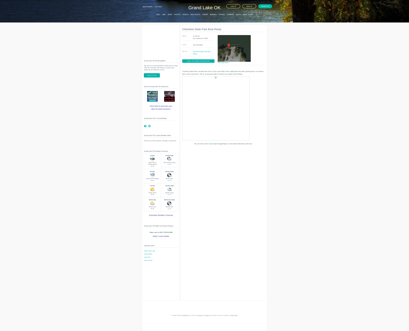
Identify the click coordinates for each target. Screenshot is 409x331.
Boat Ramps (147, 7)
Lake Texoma (148, 260)
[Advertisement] (161, 40)
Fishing (222, 14)
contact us (207, 315)
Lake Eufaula (148, 254)
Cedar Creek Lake (149, 251)
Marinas (213, 14)
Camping (230, 14)
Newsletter (152, 75)
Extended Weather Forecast (161, 215)
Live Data (158, 7)
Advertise (265, 6)
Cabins (205, 14)
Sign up (249, 6)
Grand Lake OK (204, 7)
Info (158, 14)
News (170, 14)
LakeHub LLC (186, 315)
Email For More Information (198, 61)
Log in (233, 6)
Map (164, 14)
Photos (177, 14)
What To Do (248, 14)
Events (185, 14)
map (209, 144)
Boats (238, 14)
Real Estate (195, 14)
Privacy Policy (234, 315)
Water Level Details (161, 236)
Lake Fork (147, 257)
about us (200, 315)
